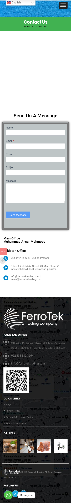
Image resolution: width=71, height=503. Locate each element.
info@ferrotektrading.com (28, 363)
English (16, 2)
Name (9, 127)
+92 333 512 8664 (22, 355)
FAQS (8, 404)
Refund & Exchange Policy (19, 417)
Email (10, 140)
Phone (9, 154)
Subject (10, 167)
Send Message (18, 214)
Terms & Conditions (16, 423)
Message (11, 180)
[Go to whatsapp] (8, 495)
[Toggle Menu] (63, 5)
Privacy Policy (13, 410)
